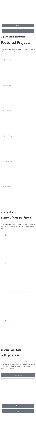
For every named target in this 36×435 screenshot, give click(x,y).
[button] (2, 10)
